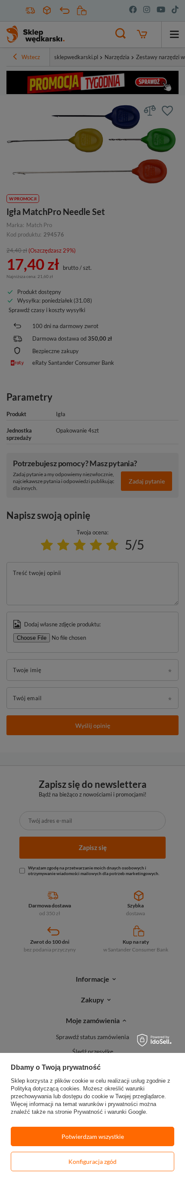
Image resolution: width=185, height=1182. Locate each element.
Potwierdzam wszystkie (93, 1136)
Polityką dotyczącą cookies (45, 1088)
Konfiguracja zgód (92, 1161)
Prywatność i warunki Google (110, 1112)
